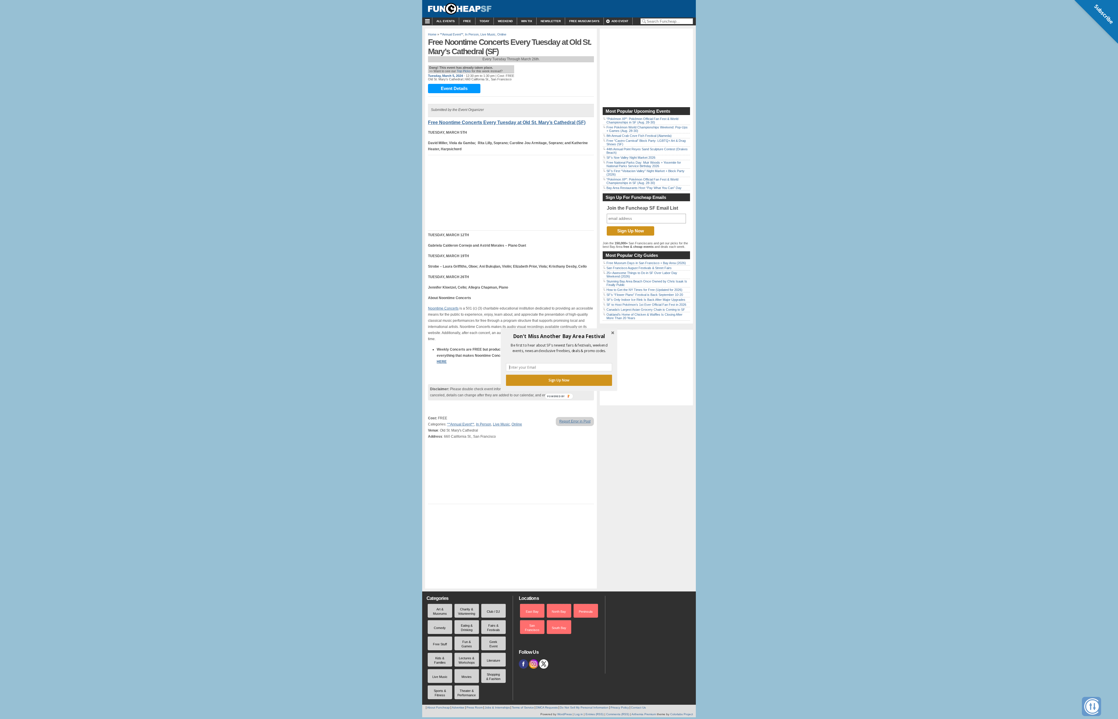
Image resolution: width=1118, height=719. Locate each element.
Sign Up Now (559, 380)
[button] (559, 336)
